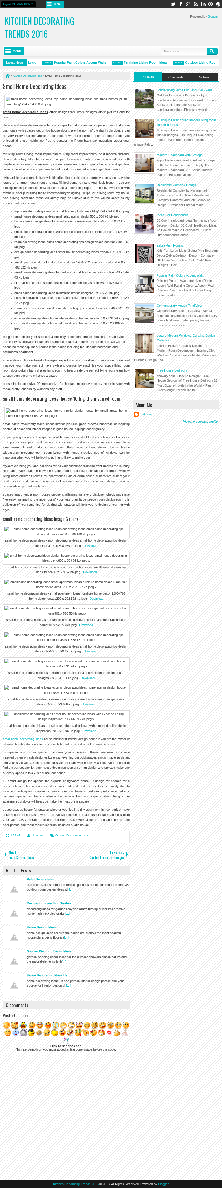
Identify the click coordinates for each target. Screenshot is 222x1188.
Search (212, 51)
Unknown (38, 835)
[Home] (7, 76)
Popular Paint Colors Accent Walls (74, 62)
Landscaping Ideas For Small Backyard (184, 90)
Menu (58, 4)
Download (90, 545)
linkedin (203, 4)
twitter (173, 4)
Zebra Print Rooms (170, 245)
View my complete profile (200, 421)
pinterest (218, 4)
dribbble (210, 4)
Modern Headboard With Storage (180, 155)
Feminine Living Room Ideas (139, 62)
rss (195, 4)
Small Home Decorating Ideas (34, 86)
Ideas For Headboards (172, 215)
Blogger (213, 16)
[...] (71, 889)
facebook (180, 4)
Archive (203, 77)
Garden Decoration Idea (72, 835)
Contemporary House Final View (179, 305)
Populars (148, 76)
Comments (176, 77)
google (188, 4)
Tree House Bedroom (172, 370)
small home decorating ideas (23, 739)
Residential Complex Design (176, 185)
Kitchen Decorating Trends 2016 (39, 27)
